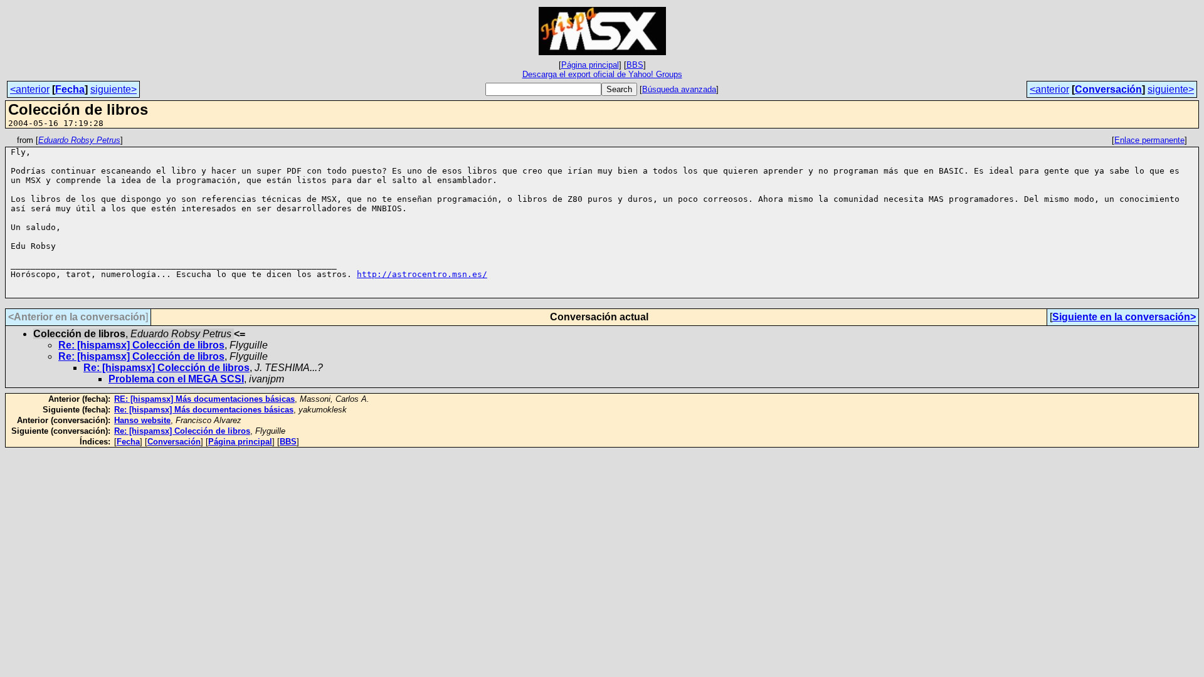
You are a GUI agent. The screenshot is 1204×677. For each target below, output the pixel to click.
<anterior (30, 89)
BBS (634, 65)
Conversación (1108, 89)
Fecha (70, 89)
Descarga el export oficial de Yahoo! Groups (602, 74)
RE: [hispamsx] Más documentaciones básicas (204, 399)
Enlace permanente (1149, 140)
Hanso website (142, 420)
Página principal (590, 65)
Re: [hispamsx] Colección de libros (141, 345)
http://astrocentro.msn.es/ (422, 274)
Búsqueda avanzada (679, 89)
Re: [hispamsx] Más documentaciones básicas (203, 409)
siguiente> (113, 89)
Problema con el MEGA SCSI (176, 379)
